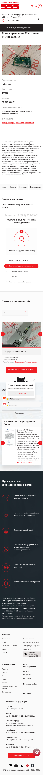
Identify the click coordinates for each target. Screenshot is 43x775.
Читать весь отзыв (24, 462)
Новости (5, 649)
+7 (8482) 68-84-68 (15, 747)
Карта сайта (27, 649)
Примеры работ (30, 684)
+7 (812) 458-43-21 (15, 723)
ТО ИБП (4, 683)
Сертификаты (6, 692)
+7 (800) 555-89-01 (12, 20)
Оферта (4, 679)
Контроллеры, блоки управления (26, 362)
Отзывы (4, 642)
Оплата (4, 672)
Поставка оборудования (31, 642)
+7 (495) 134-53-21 (15, 716)
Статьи (4, 653)
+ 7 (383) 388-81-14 (16, 740)
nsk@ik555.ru (30, 740)
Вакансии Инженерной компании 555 (33, 654)
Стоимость (5, 676)
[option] (21, 343)
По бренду (26, 675)
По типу (26, 671)
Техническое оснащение (10, 646)
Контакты (27, 693)
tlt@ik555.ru (29, 747)
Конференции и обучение (31, 646)
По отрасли (27, 678)
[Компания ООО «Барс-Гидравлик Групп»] (10, 437)
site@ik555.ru (29, 716)
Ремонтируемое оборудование (18, 28)
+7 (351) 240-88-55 (15, 733)
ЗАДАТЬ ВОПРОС (21, 393)
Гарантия (5, 669)
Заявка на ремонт (21, 755)
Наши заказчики (28, 639)
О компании (6, 639)
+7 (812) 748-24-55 (13, 725)
